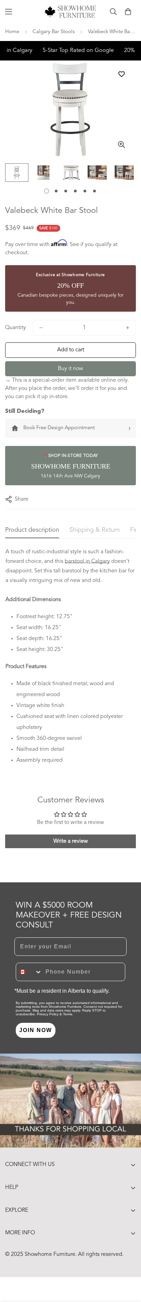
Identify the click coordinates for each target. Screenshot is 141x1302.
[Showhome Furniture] (70, 11)
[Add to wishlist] (121, 74)
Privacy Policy (48, 1014)
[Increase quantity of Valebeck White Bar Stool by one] (128, 327)
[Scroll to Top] (129, 1266)
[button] (128, 11)
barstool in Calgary (87, 561)
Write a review (70, 841)
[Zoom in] (121, 144)
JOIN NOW (35, 1030)
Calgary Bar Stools (54, 32)
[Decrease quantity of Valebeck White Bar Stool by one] (41, 327)
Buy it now (70, 368)
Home (12, 32)
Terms (67, 1014)
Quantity (15, 327)
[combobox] (29, 972)
